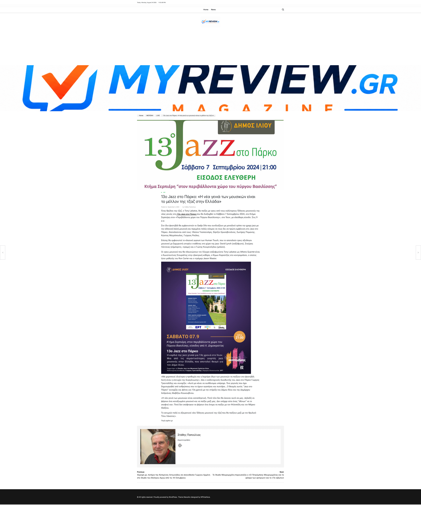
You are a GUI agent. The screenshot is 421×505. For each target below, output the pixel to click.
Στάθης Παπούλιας (190, 207)
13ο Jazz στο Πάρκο (186, 214)
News (213, 9)
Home (205, 9)
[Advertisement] (210, 48)
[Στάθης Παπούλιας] (157, 446)
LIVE (164, 192)
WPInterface (205, 497)
